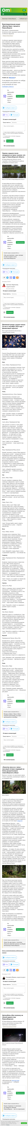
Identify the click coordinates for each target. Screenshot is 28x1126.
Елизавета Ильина (11, 977)
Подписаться (20, 96)
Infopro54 (19, 821)
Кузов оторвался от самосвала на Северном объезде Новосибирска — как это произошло (14, 1107)
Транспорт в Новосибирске (9, 18)
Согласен (24, 1123)
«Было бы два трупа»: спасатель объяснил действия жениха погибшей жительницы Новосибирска (14, 943)
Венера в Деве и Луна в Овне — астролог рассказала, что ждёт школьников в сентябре (13, 715)
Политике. (7, 1124)
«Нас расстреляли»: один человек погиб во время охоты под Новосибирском (13, 256)
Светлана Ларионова (12, 284)
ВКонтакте (12, 77)
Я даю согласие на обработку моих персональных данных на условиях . (13, 133)
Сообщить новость (8, 86)
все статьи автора (10, 288)
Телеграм (15, 115)
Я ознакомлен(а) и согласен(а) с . (11, 137)
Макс (6, 115)
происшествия (15, 1080)
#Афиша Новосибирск (8, 35)
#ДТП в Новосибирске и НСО (9, 1026)
